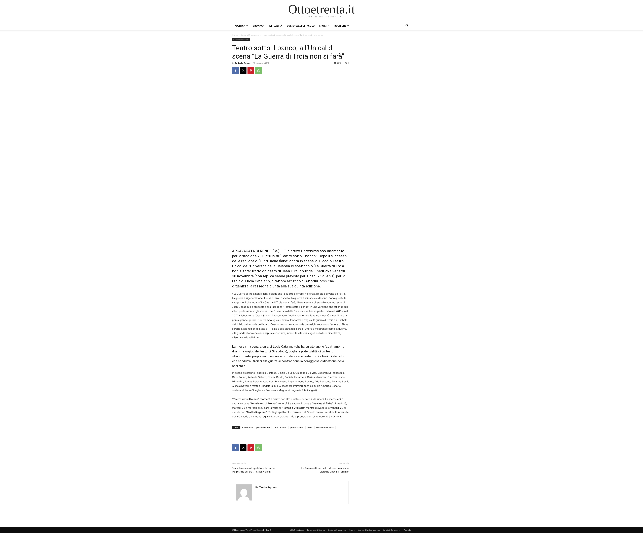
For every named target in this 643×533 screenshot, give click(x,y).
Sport (323, 25)
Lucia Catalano (280, 427)
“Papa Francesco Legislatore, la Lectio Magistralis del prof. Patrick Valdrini (253, 470)
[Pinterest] (250, 70)
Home (235, 35)
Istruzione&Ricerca (316, 529)
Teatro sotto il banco (325, 427)
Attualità (275, 25)
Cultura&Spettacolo (301, 25)
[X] (243, 70)
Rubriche (340, 25)
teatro (309, 427)
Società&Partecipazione (369, 529)
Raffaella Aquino (243, 63)
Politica (239, 25)
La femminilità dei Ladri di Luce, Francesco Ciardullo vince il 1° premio (325, 470)
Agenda (407, 529)
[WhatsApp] (258, 70)
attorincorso (247, 427)
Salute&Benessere (392, 529)
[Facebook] (235, 70)
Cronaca (258, 25)
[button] (407, 26)
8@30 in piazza (297, 529)
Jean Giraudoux (263, 427)
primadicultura (296, 427)
